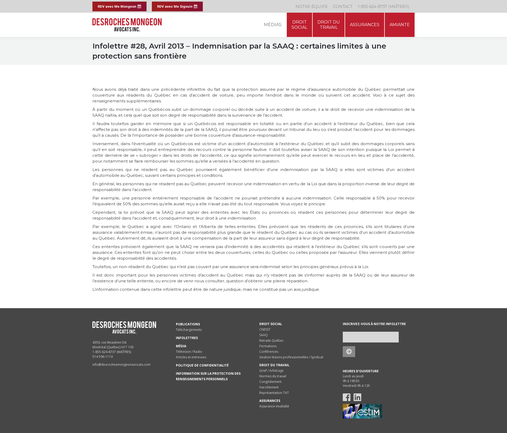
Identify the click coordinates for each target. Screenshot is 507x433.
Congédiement (270, 381)
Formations (267, 346)
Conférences (268, 351)
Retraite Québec (271, 340)
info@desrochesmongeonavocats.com (121, 364)
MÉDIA (181, 346)
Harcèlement (269, 387)
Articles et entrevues (191, 357)
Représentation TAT (274, 393)
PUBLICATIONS (188, 324)
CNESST (264, 329)
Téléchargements (189, 329)
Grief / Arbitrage (271, 370)
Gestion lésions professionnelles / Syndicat (291, 357)
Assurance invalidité (274, 406)
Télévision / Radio (189, 351)
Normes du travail (272, 376)
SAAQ (263, 335)
